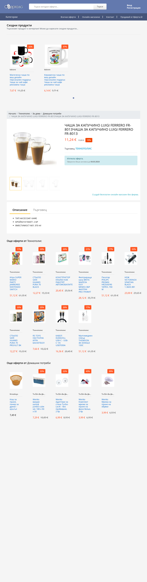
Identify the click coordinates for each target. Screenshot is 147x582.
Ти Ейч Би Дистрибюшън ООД (39, 394)
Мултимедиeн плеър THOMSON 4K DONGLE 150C (85, 341)
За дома (36, 113)
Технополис (24, 113)
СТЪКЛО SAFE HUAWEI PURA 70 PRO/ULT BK (15, 341)
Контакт (110, 17)
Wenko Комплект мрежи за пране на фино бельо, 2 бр (85, 405)
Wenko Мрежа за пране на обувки (106, 403)
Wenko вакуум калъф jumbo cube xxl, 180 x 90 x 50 (38, 405)
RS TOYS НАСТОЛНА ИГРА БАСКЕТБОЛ (39, 339)
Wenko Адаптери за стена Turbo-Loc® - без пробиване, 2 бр (62, 405)
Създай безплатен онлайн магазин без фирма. (115, 194)
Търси (100, 6)
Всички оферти (68, 17)
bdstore (13, 70)
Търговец (40, 210)
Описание (19, 210)
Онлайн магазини (91, 17)
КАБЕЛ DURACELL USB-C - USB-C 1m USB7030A (62, 341)
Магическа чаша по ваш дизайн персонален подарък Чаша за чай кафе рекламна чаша (20, 80)
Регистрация (133, 8)
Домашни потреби (52, 113)
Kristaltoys (14, 394)
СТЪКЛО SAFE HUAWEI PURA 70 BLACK (37, 282)
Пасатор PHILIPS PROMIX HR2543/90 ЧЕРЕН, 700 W (107, 283)
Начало (12, 113)
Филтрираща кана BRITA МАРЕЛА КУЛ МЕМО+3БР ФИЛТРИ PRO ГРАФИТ (85, 284)
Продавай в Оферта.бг (131, 17)
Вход (129, 5)
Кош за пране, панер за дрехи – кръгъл (14, 404)
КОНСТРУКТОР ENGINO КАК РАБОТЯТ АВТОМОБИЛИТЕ (62, 281)
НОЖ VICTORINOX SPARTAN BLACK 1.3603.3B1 (131, 282)
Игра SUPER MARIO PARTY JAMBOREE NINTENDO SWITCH (15, 283)
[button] (73, 98)
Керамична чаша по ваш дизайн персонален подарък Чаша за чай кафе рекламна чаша (54, 80)
